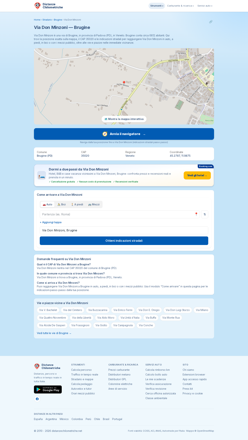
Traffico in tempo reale (84, 374)
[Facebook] (37, 399)
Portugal (117, 419)
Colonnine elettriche (120, 383)
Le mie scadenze (155, 379)
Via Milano (202, 310)
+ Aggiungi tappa (51, 222)
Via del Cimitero (72, 310)
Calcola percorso (81, 369)
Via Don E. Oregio (149, 310)
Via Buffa (151, 317)
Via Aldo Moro (105, 317)
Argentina (51, 419)
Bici (61, 204)
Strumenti (156, 5)
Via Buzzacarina (97, 310)
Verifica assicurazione (158, 383)
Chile (97, 419)
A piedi (77, 204)
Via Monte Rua (171, 317)
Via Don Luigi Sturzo (178, 310)
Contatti (187, 383)
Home (37, 19)
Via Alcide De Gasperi (52, 325)
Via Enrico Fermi (122, 310)
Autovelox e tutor (81, 388)
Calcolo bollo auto (156, 374)
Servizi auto (205, 5)
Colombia (77, 419)
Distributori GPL (117, 379)
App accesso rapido (195, 379)
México (64, 419)
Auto (47, 204)
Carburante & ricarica (180, 5)
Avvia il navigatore (124, 133)
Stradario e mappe (82, 379)
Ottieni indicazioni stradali (124, 240)
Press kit (188, 388)
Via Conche (146, 325)
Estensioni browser (194, 374)
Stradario (47, 19)
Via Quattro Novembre (52, 317)
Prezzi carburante (119, 369)
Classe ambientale (156, 398)
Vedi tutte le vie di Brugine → (54, 333)
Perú (88, 419)
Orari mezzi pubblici (83, 393)
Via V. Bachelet (48, 310)
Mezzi (94, 204)
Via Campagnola (123, 325)
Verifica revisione (155, 388)
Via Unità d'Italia (130, 317)
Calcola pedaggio (81, 383)
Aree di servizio (117, 388)
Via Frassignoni (80, 325)
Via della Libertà (81, 317)
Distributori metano (119, 374)
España (38, 419)
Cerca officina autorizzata (160, 393)
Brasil (106, 419)
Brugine (58, 19)
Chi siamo (188, 369)
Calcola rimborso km (157, 369)
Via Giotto (101, 325)
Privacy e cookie (193, 393)
